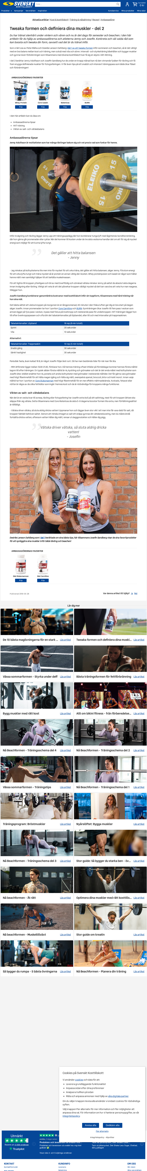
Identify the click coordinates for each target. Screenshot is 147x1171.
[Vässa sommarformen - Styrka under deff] (37, 664)
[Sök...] (118, 4)
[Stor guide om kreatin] (110, 922)
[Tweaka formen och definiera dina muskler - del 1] (110, 627)
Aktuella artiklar (40, 19)
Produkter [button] (5, 10)
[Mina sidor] (126, 4)
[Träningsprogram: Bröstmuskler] (37, 811)
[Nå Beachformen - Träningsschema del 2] (110, 737)
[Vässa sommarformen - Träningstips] (37, 774)
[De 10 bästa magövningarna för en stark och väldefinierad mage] (37, 627)
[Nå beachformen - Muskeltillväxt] (37, 922)
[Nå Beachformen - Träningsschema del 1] (110, 774)
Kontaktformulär (11, 1167)
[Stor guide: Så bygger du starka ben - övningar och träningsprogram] (110, 848)
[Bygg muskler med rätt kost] (37, 700)
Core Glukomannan (44, 380)
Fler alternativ (102, 1131)
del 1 (43, 537)
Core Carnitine (65, 308)
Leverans (62, 1167)
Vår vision (131, 1167)
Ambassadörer (108, 19)
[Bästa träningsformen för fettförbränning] (110, 664)
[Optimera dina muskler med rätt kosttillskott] (110, 885)
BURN (79, 308)
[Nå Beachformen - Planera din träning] (110, 958)
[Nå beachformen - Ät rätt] (37, 885)
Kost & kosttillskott (59, 19)
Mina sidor (141, 10)
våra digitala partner (118, 1096)
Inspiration (42, 10)
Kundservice (113, 10)
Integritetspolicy (71, 1116)
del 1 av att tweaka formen (80, 48)
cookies (79, 1079)
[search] (78, 4)
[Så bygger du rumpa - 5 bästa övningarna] (37, 958)
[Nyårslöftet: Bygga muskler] (110, 811)
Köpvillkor (110, 1137)
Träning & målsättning (80, 19)
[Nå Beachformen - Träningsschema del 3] (37, 848)
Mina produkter (127, 10)
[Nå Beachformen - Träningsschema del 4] (37, 737)
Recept (95, 19)
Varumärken (31, 10)
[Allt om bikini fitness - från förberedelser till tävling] (110, 700)
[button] (138, 4)
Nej (135, 593)
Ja (132, 593)
